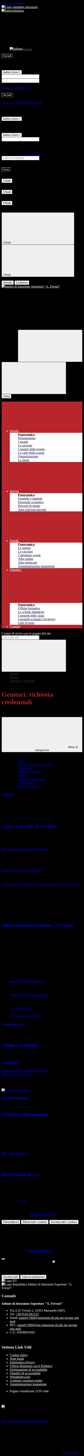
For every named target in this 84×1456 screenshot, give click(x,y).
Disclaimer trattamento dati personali (25, 1421)
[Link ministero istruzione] (20, 7)
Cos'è (21, 761)
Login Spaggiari (32, 154)
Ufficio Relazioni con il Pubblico (31, 1366)
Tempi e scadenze (29, 771)
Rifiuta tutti (35, 1221)
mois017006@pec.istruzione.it (29, 995)
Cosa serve (25, 768)
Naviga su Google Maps (25, 1015)
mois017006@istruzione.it (27, 981)
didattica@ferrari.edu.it (16, 1074)
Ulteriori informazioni (32, 779)
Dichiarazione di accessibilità (28, 1369)
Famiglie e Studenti (22, 681)
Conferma (22, 282)
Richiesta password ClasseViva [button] (22, 870)
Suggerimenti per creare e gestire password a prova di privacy (41, 884)
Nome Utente (48, 76)
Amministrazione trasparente (28, 1384)
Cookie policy (19, 1355)
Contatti (23, 775)
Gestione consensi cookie (26, 1380)
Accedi (7, 56)
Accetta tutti (64, 1221)
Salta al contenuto (13, 3)
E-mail (44, 139)
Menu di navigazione (56, 749)
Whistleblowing (20, 1377)
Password (46, 80)
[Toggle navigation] (34, 378)
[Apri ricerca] (50, 346)
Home (14, 673)
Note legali (17, 1358)
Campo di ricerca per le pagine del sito (26, 633)
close (6, 396)
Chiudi (7, 180)
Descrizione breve (29, 786)
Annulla (7, 282)
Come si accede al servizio (35, 764)
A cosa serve (26, 782)
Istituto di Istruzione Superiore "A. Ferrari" (38, 925)
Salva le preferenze (33, 1276)
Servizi (14, 677)
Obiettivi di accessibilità (25, 1373)
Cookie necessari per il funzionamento (27, 1262)
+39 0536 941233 (21, 1008)
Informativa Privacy (22, 1362)
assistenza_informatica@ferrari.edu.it (25, 1070)
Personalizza (11, 1221)
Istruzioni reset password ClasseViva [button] (25, 849)
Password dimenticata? (16, 88)
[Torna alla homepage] (42, 286)
